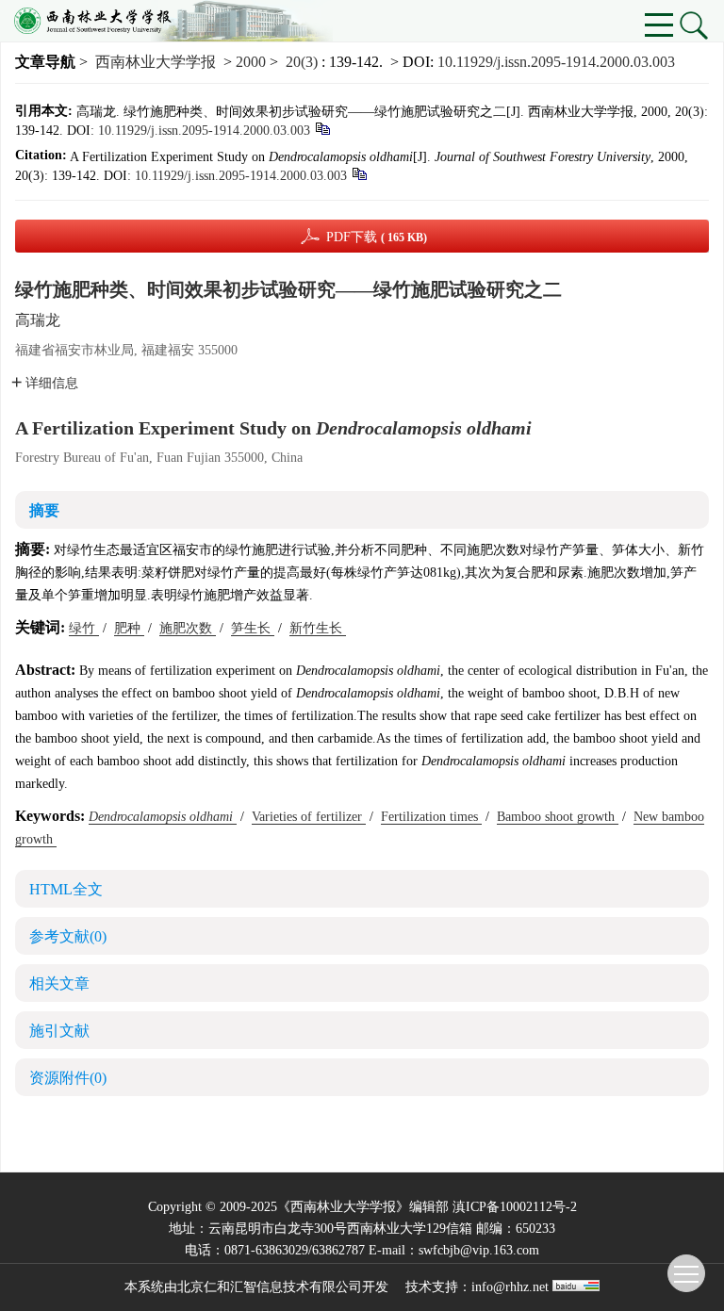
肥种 (129, 628)
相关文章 (59, 983)
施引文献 (59, 1031)
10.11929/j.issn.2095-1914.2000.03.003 (556, 62)
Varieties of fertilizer (309, 817)
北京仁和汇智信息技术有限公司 (269, 1287)
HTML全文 (66, 889)
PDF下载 (376, 237)
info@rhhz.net (510, 1287)
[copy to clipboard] (358, 173)
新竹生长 (317, 628)
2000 (251, 62)
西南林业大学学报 (155, 62)
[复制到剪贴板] (322, 128)
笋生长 (252, 628)
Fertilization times (431, 817)
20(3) (303, 62)
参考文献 (68, 936)
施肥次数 (187, 628)
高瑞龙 (37, 320)
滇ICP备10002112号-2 (514, 1207)
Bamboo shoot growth (557, 817)
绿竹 (84, 628)
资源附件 (68, 1078)
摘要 (44, 510)
